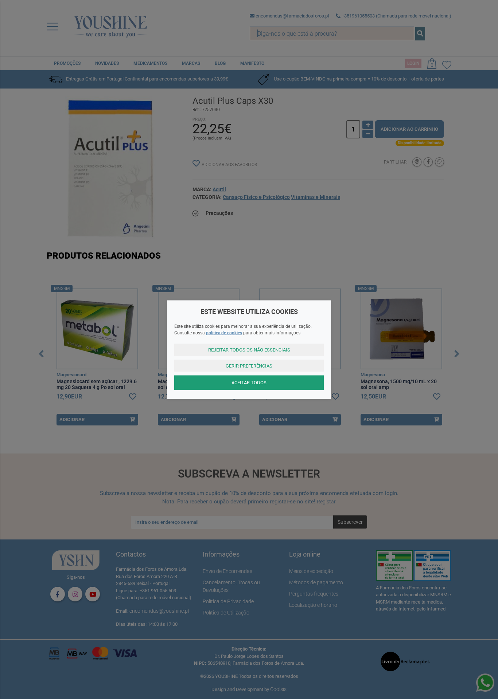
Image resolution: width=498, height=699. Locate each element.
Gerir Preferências (249, 365)
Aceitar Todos (249, 382)
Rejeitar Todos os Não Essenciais (249, 350)
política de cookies (224, 332)
